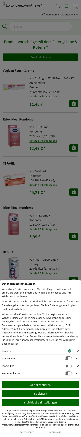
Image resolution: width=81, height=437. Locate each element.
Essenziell (7, 351)
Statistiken (8, 366)
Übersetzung (9, 358)
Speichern (40, 393)
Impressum (55, 432)
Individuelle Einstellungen (40, 402)
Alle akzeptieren (40, 385)
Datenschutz (27, 432)
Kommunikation (11, 373)
